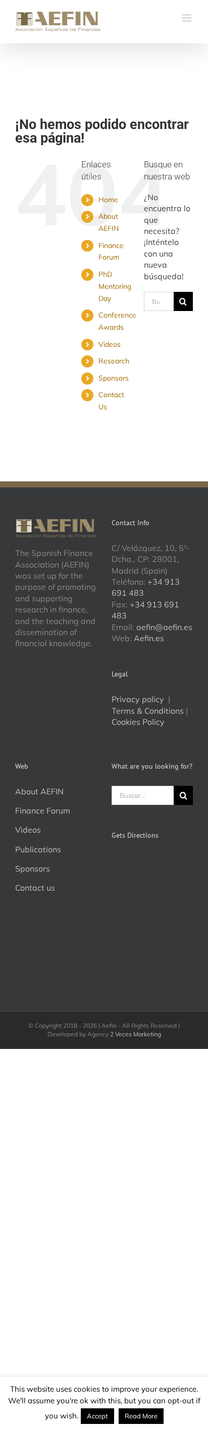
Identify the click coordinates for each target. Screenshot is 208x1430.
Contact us (35, 888)
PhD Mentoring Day (114, 286)
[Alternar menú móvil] (187, 18)
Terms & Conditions (148, 711)
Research (113, 360)
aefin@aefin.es (164, 627)
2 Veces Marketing (135, 1034)
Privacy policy (139, 699)
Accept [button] (97, 1416)
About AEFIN (39, 791)
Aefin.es (149, 638)
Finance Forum (42, 810)
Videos (109, 344)
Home (108, 199)
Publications (38, 849)
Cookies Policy (138, 722)
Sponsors (113, 378)
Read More (141, 1416)
